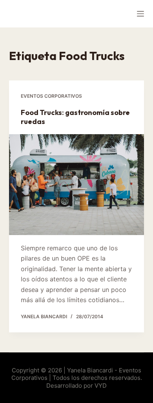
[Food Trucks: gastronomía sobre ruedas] (76, 184)
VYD (101, 385)
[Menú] (140, 13)
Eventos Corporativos (51, 96)
